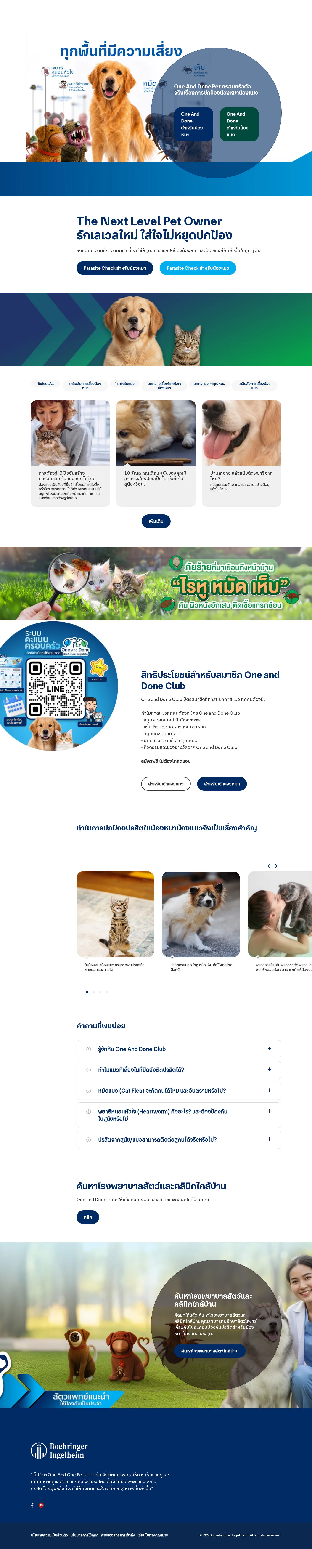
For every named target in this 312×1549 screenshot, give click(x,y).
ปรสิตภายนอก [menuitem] (160, 13)
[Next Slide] (276, 866)
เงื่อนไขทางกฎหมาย (152, 1535)
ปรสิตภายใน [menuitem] (180, 13)
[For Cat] (116, 15)
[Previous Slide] (269, 866)
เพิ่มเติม (156, 521)
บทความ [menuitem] (200, 10)
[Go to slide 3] (100, 992)
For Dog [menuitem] (133, 13)
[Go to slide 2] (94, 992)
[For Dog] (105, 15)
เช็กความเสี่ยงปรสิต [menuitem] (242, 13)
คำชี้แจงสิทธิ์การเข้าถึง (118, 1535)
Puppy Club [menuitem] (220, 13)
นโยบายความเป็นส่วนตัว (49, 1535)
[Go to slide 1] (87, 992)
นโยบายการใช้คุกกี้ (84, 1535)
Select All (46, 383)
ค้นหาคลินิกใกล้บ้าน (271, 15)
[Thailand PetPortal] (59, 1450)
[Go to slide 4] (107, 992)
